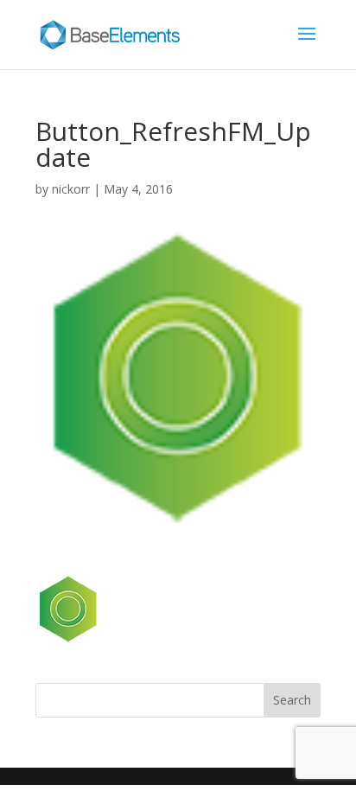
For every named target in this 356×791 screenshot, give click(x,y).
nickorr (71, 189)
